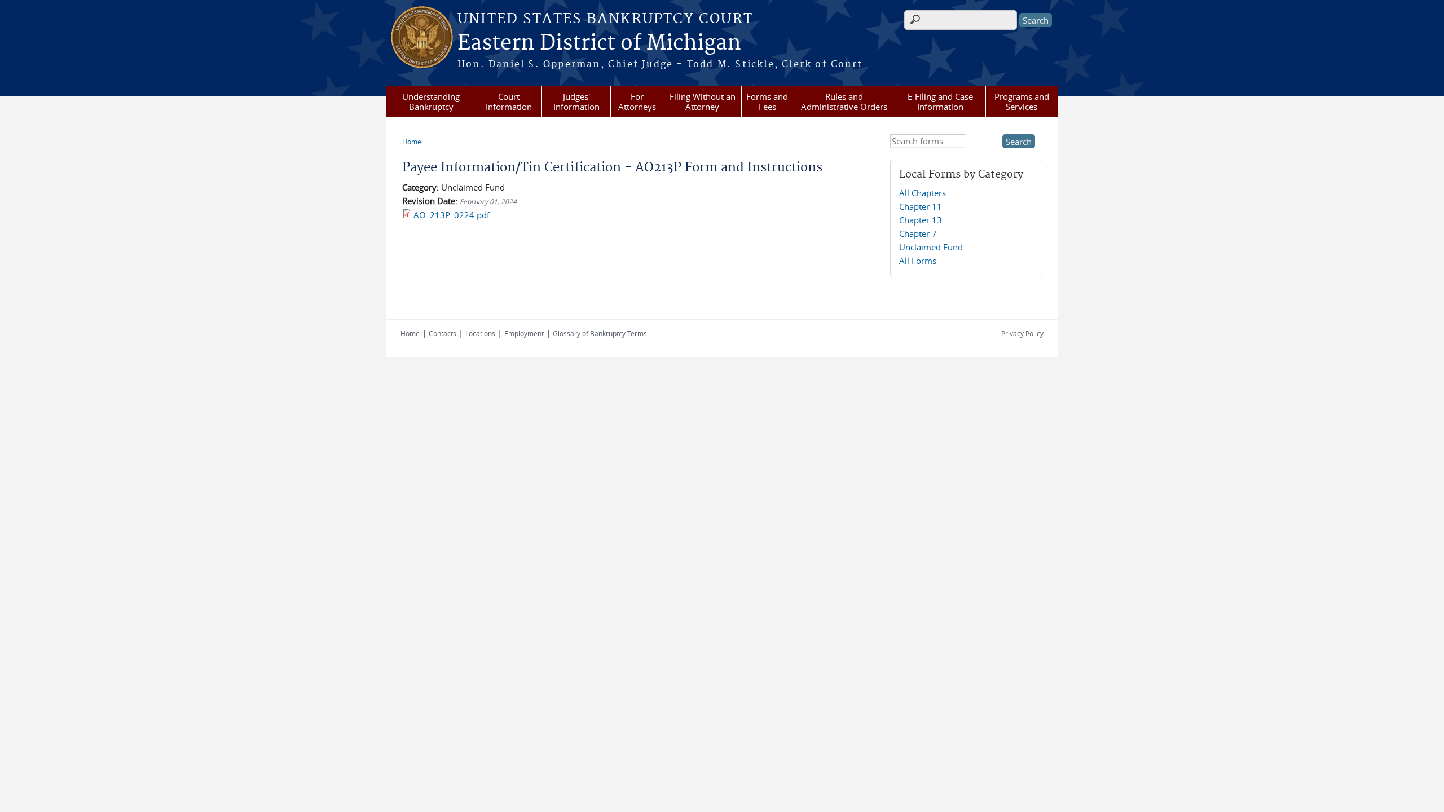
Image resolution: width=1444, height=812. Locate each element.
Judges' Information (576, 101)
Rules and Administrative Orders (844, 101)
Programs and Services (1021, 101)
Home (411, 141)
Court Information (509, 101)
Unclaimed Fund (931, 247)
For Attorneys (637, 101)
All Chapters (922, 192)
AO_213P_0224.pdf (451, 214)
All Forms (917, 260)
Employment (524, 333)
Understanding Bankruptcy (431, 101)
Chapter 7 (918, 233)
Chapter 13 (920, 220)
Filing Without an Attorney (703, 101)
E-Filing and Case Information (940, 101)
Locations (480, 333)
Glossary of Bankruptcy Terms (600, 333)
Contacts (442, 333)
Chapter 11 (920, 206)
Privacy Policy (1022, 333)
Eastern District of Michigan (599, 43)
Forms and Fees (767, 101)
